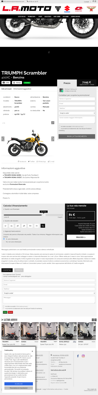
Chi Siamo (66, 16)
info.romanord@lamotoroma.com (14, 1)
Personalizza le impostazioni (18, 388)
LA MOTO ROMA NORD (35, 355)
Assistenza (48, 16)
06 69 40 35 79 (63, 362)
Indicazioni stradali (56, 366)
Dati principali (6, 89)
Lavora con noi (75, 16)
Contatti (86, 2)
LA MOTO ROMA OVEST (36, 370)
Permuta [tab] (19, 270)
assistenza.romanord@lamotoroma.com (70, 364)
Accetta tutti (19, 384)
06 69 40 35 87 (33, 1)
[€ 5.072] (44, 215)
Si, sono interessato (12, 239)
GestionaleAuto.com (90, 390)
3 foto (7, 82)
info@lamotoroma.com (41, 379)
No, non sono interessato (13, 242)
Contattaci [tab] (7, 270)
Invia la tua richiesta (77, 136)
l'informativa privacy (77, 126)
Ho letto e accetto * (72, 126)
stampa (18, 82)
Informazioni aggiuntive (22, 89)
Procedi (80, 237)
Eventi (40, 16)
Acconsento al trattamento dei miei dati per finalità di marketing (23, 308)
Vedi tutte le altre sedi (58, 370)
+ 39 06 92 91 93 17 (39, 377)
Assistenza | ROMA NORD (61, 355)
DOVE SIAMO (57, 16)
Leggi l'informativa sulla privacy (52, 389)
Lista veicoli (22, 16)
